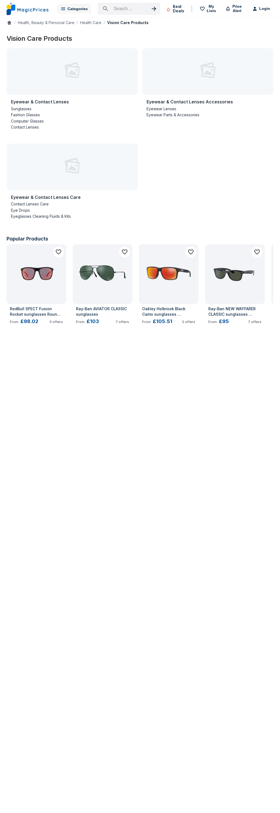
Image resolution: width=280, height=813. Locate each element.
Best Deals (178, 8)
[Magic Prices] (27, 8)
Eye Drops (20, 210)
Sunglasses (21, 108)
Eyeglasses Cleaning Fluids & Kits (41, 216)
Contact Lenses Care (30, 204)
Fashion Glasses (25, 114)
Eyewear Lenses (161, 108)
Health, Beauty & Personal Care (46, 23)
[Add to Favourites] (58, 251)
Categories (78, 9)
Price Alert (237, 8)
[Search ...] (129, 8)
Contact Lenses (25, 127)
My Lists (211, 8)
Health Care (90, 23)
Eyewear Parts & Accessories (173, 114)
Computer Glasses (27, 121)
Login (264, 8)
